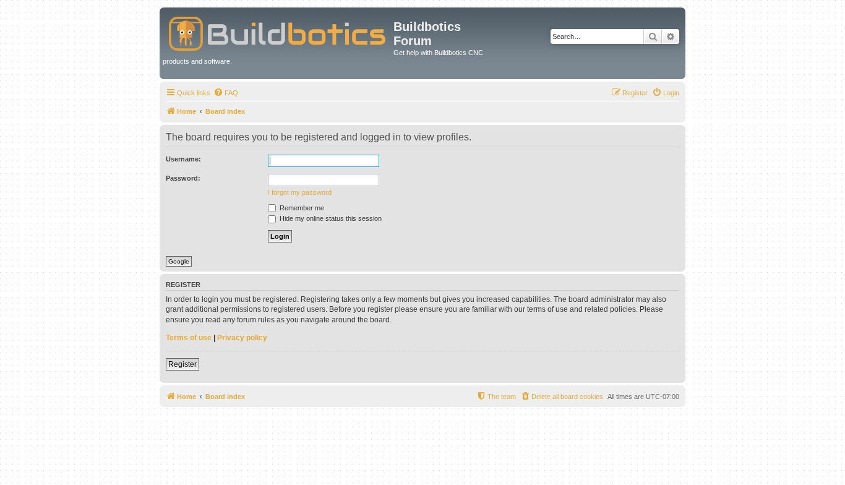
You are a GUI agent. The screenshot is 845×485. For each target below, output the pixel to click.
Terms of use (189, 337)
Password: (183, 178)
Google (178, 261)
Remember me (301, 208)
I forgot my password (300, 192)
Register (182, 364)
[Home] (278, 31)
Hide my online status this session (330, 218)
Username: (183, 159)
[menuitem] (225, 92)
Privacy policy (242, 337)
